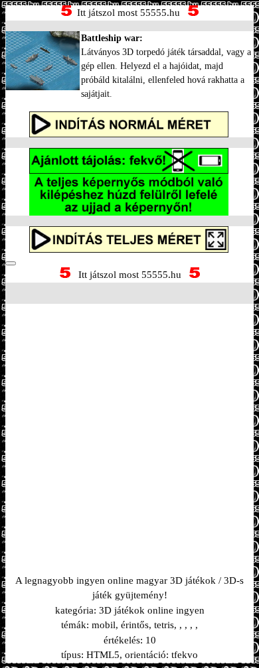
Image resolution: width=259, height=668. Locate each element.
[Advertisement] (129, 422)
